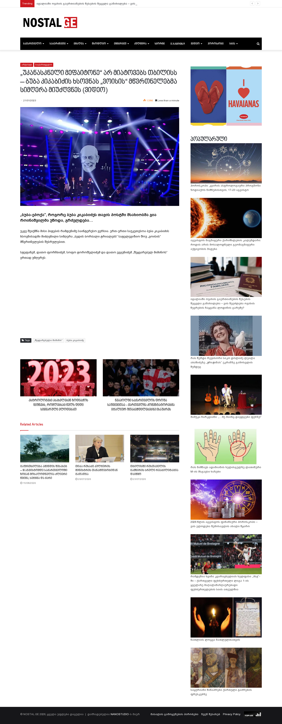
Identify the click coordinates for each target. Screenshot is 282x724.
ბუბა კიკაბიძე (75, 340)
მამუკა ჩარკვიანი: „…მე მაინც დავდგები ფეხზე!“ (226, 416)
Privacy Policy (232, 714)
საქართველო (32, 43)
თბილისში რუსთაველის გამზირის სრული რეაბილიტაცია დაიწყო (154, 470)
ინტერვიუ (120, 43)
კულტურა (140, 43)
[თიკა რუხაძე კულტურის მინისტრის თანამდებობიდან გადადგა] (99, 448)
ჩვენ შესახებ (210, 714)
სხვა (232, 43)
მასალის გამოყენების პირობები (174, 714)
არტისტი (26, 64)
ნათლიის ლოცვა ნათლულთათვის (215, 639)
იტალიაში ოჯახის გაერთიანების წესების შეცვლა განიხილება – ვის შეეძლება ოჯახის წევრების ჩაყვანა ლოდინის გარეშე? (126, 3)
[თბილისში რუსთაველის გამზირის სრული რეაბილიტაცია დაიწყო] (154, 448)
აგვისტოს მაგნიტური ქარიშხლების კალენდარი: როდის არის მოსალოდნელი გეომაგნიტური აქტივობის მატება (226, 244)
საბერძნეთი (58, 43)
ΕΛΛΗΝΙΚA (178, 43)
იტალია (79, 43)
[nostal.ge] (50, 22)
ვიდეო (195, 43)
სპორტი (160, 43)
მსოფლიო (99, 43)
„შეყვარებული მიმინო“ (48, 340)
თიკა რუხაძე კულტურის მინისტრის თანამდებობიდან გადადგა (96, 470)
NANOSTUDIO (120, 714)
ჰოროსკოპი (216, 43)
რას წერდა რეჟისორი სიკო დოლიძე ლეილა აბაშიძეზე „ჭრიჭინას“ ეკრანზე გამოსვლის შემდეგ (223, 362)
